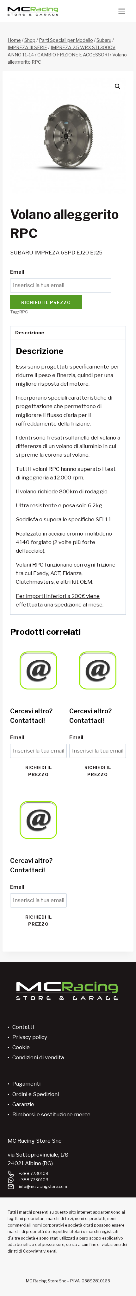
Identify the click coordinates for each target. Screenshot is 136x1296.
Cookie (21, 1047)
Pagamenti (26, 1084)
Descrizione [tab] (29, 333)
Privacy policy (29, 1037)
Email (17, 272)
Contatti (23, 1027)
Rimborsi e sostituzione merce (51, 1114)
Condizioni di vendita (38, 1057)
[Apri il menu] (121, 11)
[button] (117, 86)
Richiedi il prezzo (46, 302)
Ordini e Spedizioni (35, 1094)
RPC (23, 312)
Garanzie (23, 1104)
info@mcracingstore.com (43, 1186)
